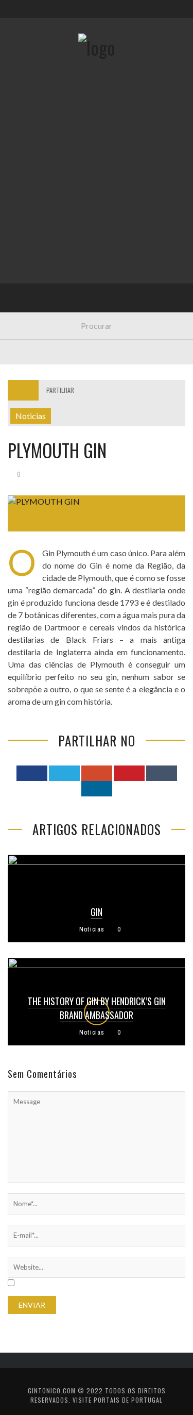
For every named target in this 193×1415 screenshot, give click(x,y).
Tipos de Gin (36, 208)
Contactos (34, 68)
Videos (27, 314)
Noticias (30, 250)
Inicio (25, 124)
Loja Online (35, 187)
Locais (27, 229)
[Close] (15, 15)
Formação (32, 293)
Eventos (29, 145)
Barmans (30, 272)
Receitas (30, 166)
